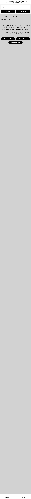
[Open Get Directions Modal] (29, 2)
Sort (9, 11)
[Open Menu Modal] (2, 2)
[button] (8, 38)
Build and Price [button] (15, 42)
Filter (24, 11)
